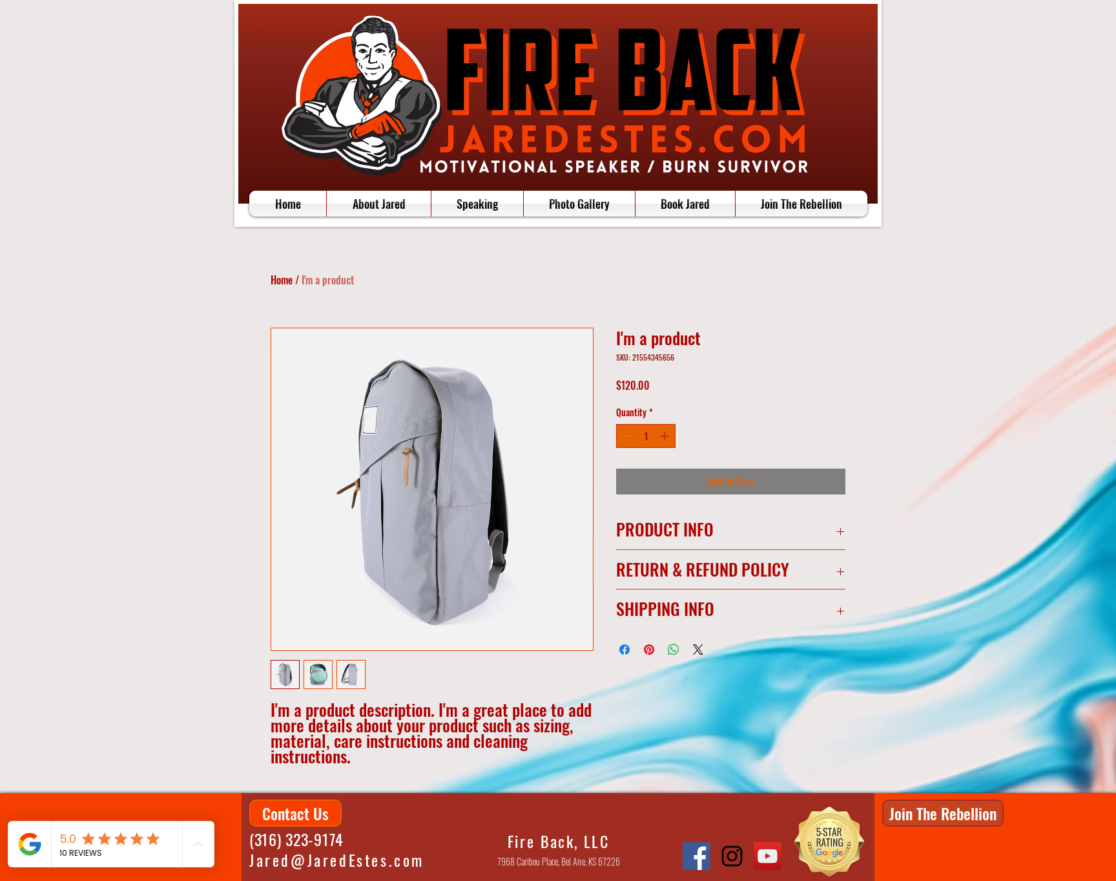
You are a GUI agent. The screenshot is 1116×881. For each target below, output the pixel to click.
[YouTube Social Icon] (767, 856)
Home (282, 280)
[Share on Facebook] (624, 649)
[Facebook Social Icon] (696, 856)
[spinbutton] (645, 436)
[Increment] (665, 436)
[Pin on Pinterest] (649, 649)
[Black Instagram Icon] (732, 856)
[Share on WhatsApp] (673, 649)
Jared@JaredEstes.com (336, 859)
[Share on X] (698, 649)
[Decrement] (626, 436)
